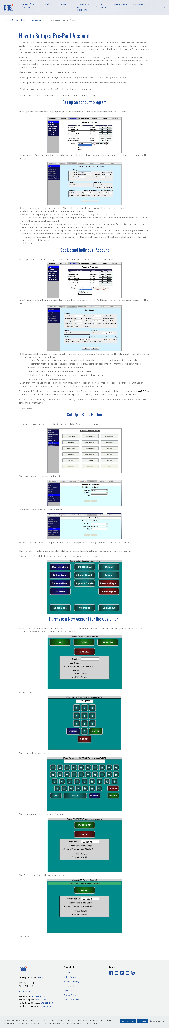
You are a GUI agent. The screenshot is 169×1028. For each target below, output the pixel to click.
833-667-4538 (45, 1006)
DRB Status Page (71, 1000)
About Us (68, 991)
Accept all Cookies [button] (128, 1021)
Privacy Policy (70, 995)
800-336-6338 (38, 996)
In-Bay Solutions (71, 977)
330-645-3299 (40, 1000)
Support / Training (20, 20)
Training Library (37, 20)
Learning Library (71, 986)
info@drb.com (25, 991)
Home (6, 20)
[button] (156, 1021)
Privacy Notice (93, 1023)
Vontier (40, 978)
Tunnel (67, 972)
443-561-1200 (47, 1003)
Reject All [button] (143, 1021)
